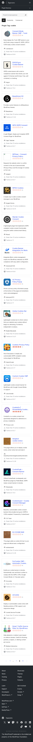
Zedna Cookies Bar (19, 311)
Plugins (19, 677)
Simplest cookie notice (17, 440)
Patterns (20, 680)
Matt (4, 704)
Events (19, 689)
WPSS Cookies (17, 188)
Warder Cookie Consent (18, 218)
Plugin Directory (6, 8)
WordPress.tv (7, 695)
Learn (3, 686)
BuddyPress (6, 710)
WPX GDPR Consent (19, 125)
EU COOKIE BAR (18, 532)
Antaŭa (6, 661)
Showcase (20, 671)
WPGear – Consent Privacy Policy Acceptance (19, 155)
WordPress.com (8, 701)
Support (4, 689)
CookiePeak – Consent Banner (18, 470)
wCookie (15, 595)
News (3, 674)
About (4, 671)
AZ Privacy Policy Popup (17, 281)
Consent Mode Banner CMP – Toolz (19, 32)
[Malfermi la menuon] (30, 2)
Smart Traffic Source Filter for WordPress (20, 627)
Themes (20, 674)
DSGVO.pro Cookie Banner (17, 63)
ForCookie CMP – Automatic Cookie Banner (19, 562)
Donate (20, 692)
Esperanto (9, 718)
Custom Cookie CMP (20, 376)
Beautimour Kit (17, 96)
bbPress (5, 707)
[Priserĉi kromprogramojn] (25, 15)
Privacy (4, 680)
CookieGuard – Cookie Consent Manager (20, 502)
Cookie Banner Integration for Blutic (20, 249)
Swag (20, 695)
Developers (5, 692)
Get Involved (21, 686)
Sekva (27, 661)
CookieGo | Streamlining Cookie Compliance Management (19, 409)
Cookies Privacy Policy (20, 345)
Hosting (4, 677)
